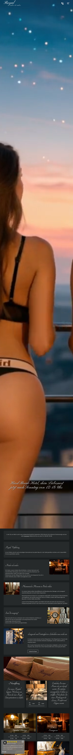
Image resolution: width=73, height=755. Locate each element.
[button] (58, 561)
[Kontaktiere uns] (62, 4)
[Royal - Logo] (12, 5)
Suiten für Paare (33, 651)
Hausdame (26, 536)
